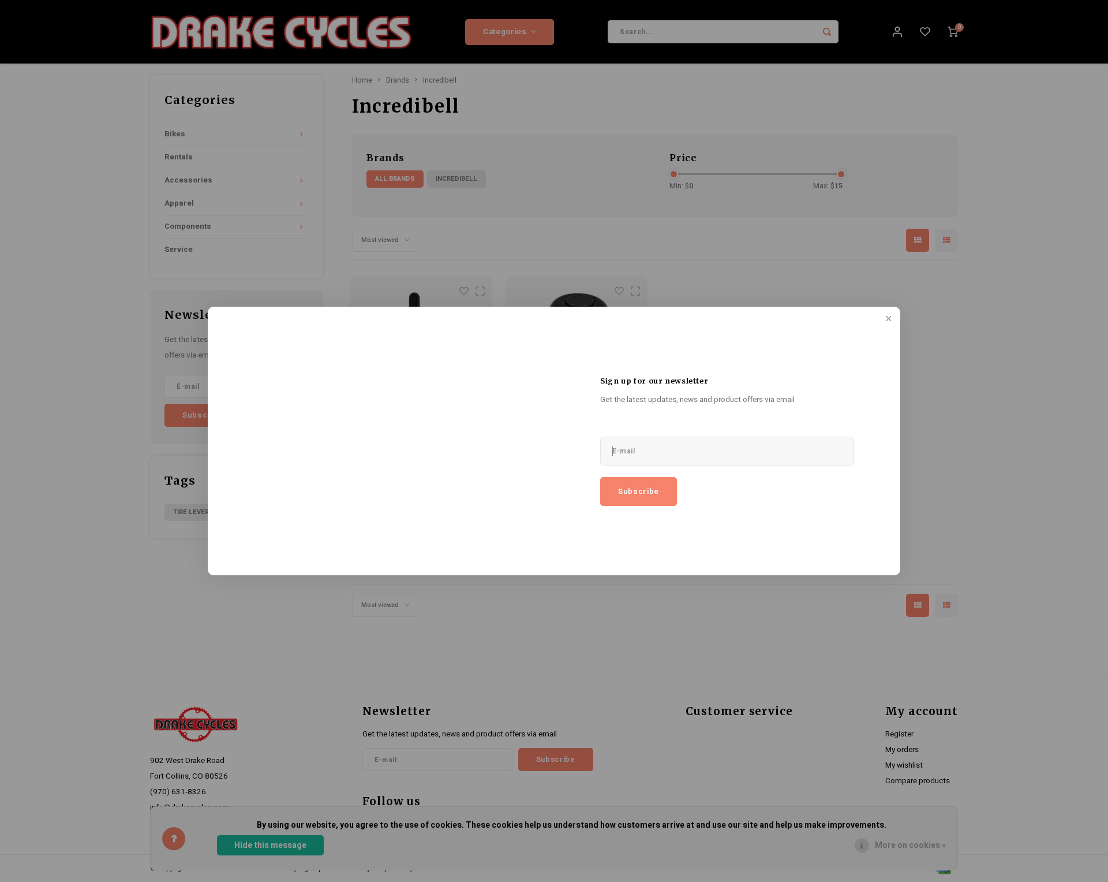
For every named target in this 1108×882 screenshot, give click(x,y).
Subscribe (638, 491)
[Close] (887, 319)
